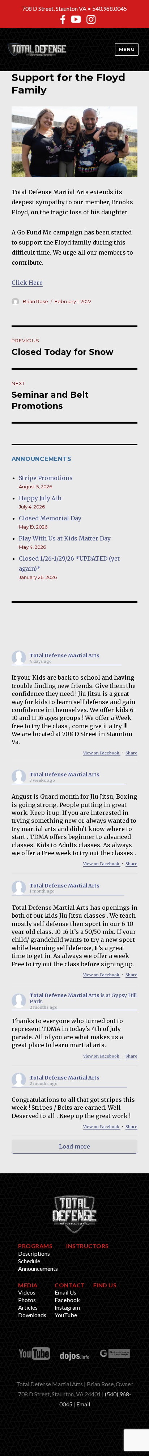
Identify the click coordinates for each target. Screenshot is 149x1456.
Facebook (67, 1299)
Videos (26, 1292)
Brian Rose (35, 301)
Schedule (29, 1261)
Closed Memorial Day (50, 518)
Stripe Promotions (46, 477)
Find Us (105, 1285)
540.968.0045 (109, 8)
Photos (27, 1299)
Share (131, 753)
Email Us (65, 1292)
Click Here (27, 282)
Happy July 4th (40, 498)
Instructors (87, 1245)
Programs (35, 1245)
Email (83, 1404)
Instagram (67, 1307)
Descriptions (34, 1253)
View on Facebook (101, 753)
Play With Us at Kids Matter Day (65, 538)
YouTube (66, 1314)
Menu (127, 49)
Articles (28, 1307)
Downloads (32, 1314)
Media (28, 1285)
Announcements (38, 1268)
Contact (70, 1285)
